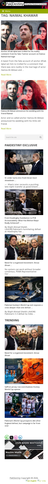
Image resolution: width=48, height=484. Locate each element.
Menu (7, 11)
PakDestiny (15, 478)
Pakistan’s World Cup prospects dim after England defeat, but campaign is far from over (23, 423)
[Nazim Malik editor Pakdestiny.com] (24, 458)
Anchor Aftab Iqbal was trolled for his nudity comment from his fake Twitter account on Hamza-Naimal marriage (23, 54)
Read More (6, 75)
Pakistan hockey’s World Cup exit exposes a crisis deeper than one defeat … (24, 306)
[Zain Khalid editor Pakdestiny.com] (24, 448)
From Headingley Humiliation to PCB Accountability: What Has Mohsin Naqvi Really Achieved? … (22, 220)
